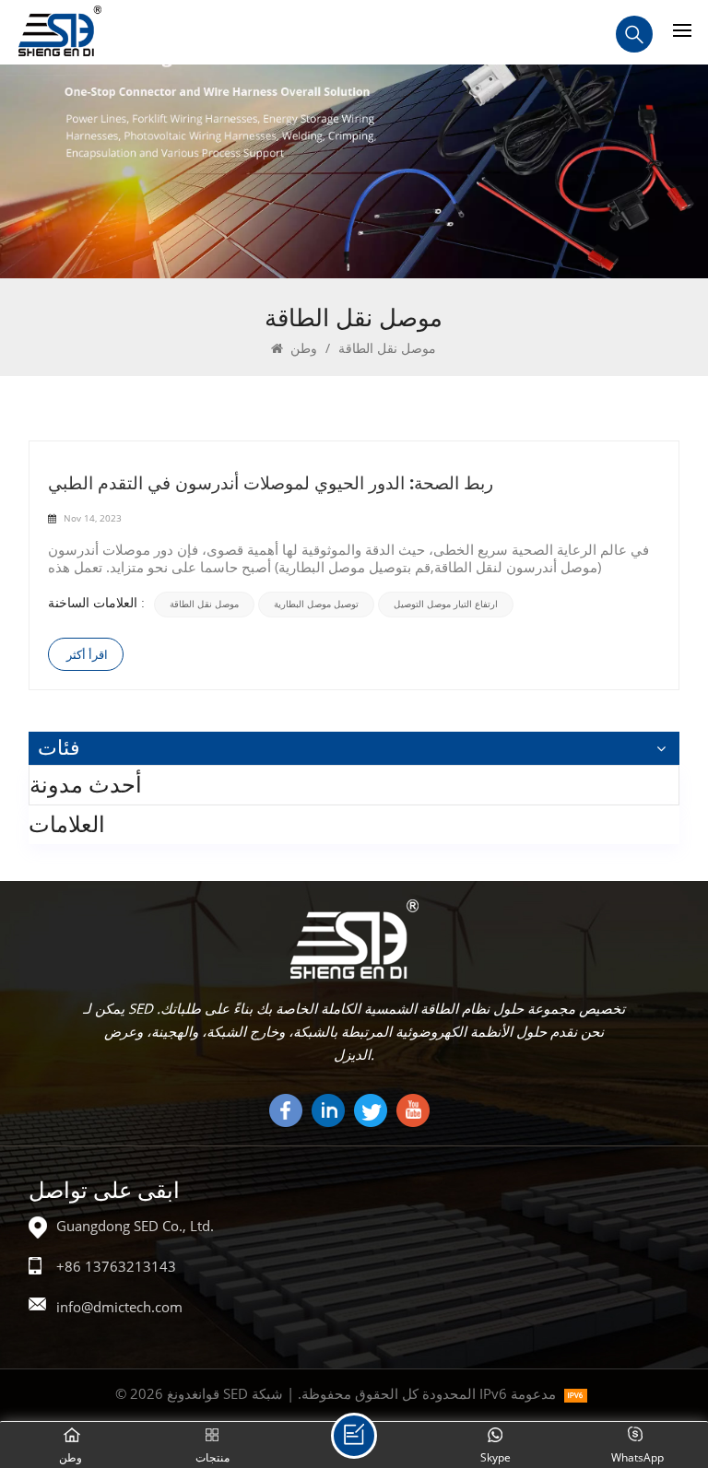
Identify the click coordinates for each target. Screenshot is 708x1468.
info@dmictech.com (119, 1307)
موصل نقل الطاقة (204, 604)
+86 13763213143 (116, 1266)
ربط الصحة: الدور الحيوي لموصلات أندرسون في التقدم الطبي (270, 482)
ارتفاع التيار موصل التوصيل (446, 604)
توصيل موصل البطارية (316, 604)
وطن (302, 348)
